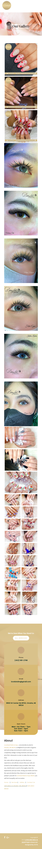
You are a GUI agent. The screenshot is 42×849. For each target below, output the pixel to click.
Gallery (22, 782)
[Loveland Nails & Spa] (4, 838)
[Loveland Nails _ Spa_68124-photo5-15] (12, 566)
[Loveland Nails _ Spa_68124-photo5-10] (12, 590)
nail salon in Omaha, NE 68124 (15, 785)
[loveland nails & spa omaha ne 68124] (7, 838)
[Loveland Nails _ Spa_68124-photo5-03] (29, 602)
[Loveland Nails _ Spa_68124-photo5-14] (29, 566)
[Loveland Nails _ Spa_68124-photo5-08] (29, 590)
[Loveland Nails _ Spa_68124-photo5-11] (29, 578)
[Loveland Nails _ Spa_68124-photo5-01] (29, 614)
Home (6, 782)
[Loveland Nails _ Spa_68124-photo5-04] (12, 602)
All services (21, 638)
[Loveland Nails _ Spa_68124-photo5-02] (12, 614)
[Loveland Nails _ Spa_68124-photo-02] (29, 505)
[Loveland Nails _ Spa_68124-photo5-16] (29, 554)
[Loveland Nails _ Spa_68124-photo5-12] (12, 578)
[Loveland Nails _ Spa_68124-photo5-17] (12, 554)
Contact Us (30, 782)
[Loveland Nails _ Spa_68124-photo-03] (12, 541)
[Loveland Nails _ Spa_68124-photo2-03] (29, 529)
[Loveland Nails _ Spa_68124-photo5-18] (29, 541)
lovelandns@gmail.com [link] (21, 681)
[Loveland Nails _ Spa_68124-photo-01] (12, 505)
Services (14, 782)
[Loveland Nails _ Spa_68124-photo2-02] (12, 517)
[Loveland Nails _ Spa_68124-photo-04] (29, 517)
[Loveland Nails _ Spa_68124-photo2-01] (12, 529)
